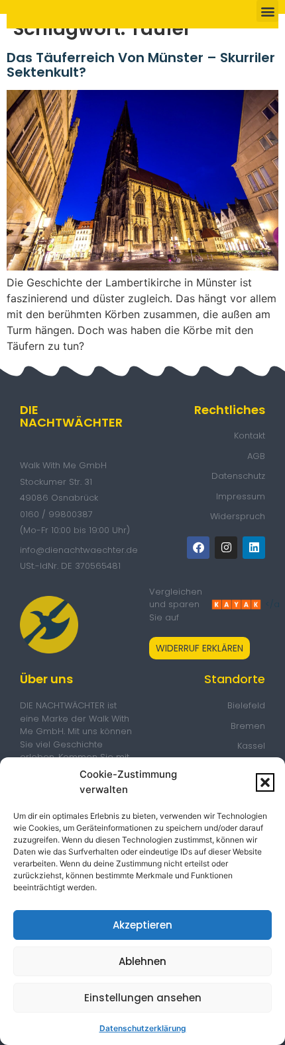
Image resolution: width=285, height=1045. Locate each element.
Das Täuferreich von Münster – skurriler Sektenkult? (141, 64)
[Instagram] (226, 547)
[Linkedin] (254, 547)
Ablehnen (142, 961)
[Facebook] (198, 547)
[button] (265, 782)
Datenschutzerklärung (142, 1028)
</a (236, 604)
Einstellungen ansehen (142, 998)
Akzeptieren (142, 925)
